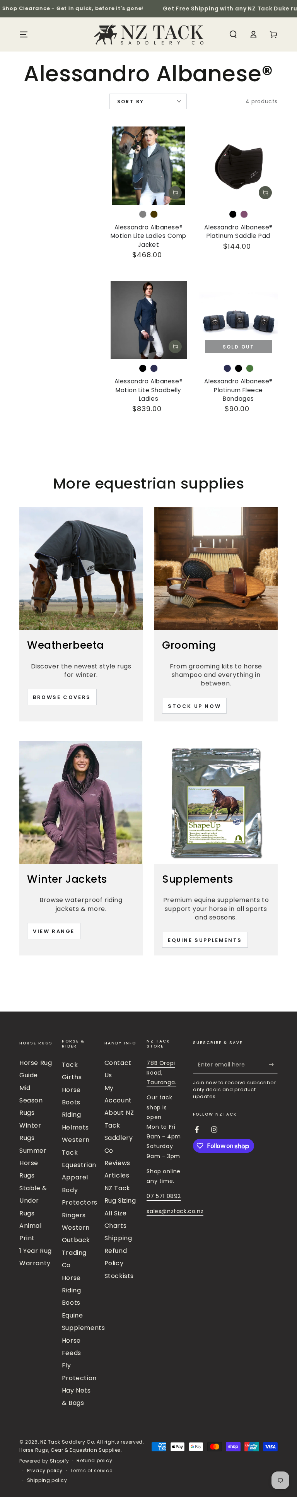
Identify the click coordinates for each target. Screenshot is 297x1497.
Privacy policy (45, 1471)
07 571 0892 (164, 1196)
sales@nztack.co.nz (175, 1211)
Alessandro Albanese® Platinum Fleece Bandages (238, 390)
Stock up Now (194, 706)
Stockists (119, 1275)
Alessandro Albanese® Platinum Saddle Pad (238, 231)
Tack (70, 1064)
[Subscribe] (273, 1064)
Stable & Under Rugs (33, 1201)
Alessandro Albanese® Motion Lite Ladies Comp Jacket (148, 236)
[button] (233, 34)
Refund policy (94, 1461)
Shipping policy (47, 1480)
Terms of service (91, 1471)
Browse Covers (62, 697)
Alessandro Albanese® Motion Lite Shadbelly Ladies (148, 390)
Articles (117, 1175)
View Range (54, 931)
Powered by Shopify (44, 1461)
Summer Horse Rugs (33, 1163)
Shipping (118, 1238)
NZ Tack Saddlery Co (67, 1442)
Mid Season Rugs (31, 1100)
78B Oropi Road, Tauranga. (161, 1072)
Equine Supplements (205, 940)
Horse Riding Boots (71, 1290)
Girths (72, 1077)
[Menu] (24, 34)
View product (175, 192)
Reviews (117, 1163)
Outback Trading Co (76, 1253)
